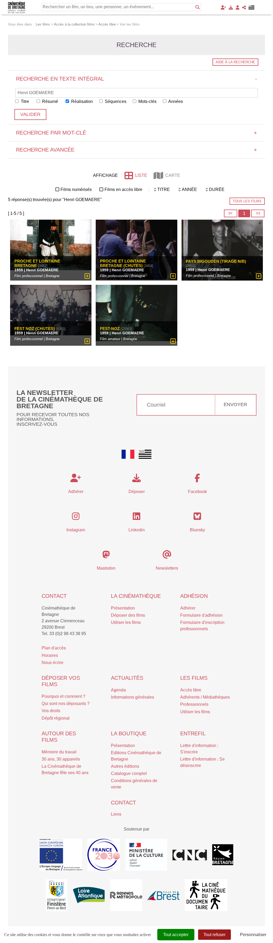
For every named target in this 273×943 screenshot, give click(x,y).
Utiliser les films (126, 622)
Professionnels (194, 704)
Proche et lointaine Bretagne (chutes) (123, 263)
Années (175, 101)
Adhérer (187, 608)
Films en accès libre (123, 189)
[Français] (128, 454)
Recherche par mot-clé (136, 133)
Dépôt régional (56, 718)
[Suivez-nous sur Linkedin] (136, 518)
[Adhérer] (223, 7)
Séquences (115, 101)
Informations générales (132, 697)
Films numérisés (76, 189)
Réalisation (81, 101)
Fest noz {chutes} (34, 328)
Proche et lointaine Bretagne (37, 263)
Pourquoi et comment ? (63, 696)
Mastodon (106, 568)
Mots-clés (146, 101)
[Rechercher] (197, 7)
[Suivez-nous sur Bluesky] (197, 518)
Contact (54, 596)
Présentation (123, 608)
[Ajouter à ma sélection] (87, 276)
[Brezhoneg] (251, 7)
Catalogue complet (129, 773)
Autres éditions (125, 766)
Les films (193, 678)
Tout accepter (175, 934)
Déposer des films (128, 615)
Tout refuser (214, 934)
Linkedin (137, 530)
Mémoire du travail (59, 752)
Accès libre (190, 690)
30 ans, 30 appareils (61, 759)
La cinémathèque (136, 596)
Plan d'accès (54, 648)
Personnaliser (253, 934)
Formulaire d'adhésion (201, 615)
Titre (24, 101)
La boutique (128, 733)
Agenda (118, 690)
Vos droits (51, 710)
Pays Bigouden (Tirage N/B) (216, 261)
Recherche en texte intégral (136, 79)
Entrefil (193, 733)
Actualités (127, 678)
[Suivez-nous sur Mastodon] (106, 556)
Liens (116, 814)
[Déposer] (230, 7)
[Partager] (244, 7)
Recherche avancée (136, 150)
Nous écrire (52, 662)
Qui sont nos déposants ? (66, 703)
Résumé (49, 101)
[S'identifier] (237, 7)
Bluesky (197, 530)
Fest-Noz (110, 328)
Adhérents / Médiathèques (205, 697)
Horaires (50, 655)
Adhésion (194, 596)
